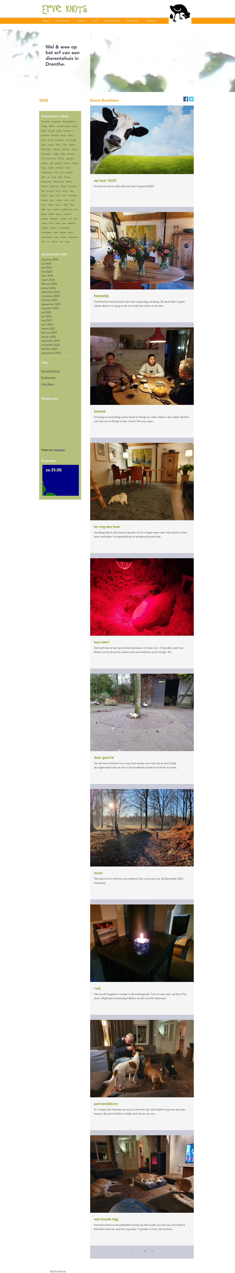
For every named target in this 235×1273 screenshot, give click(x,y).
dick (65, 144)
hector (75, 163)
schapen (54, 218)
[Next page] (152, 1251)
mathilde (72, 195)
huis (56, 172)
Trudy (44, 126)
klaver (64, 186)
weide (63, 232)
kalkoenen (46, 181)
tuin (64, 223)
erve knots (51, 158)
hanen (67, 163)
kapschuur (59, 181)
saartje (44, 218)
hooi (68, 167)
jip (48, 177)
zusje (67, 241)
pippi (44, 214)
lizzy (72, 191)
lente (58, 191)
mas (64, 195)
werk (70, 232)
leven (65, 191)
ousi (49, 209)
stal (70, 218)
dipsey (57, 149)
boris (43, 140)
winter (63, 237)
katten (69, 181)
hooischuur (46, 172)
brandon (59, 140)
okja (72, 204)
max (52, 200)
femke (61, 158)
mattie (44, 200)
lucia (58, 195)
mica (66, 200)
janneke (69, 172)
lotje (51, 195)
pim (76, 209)
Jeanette (56, 121)
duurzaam (46, 154)
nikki (65, 204)
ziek (43, 241)
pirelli (51, 214)
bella (59, 130)
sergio (63, 218)
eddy (55, 154)
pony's (59, 214)
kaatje (67, 177)
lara (43, 191)
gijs (51, 163)
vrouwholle (64, 228)
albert (52, 126)
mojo (50, 204)
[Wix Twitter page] (191, 99)
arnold (60, 126)
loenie (44, 195)
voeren (53, 228)
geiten (44, 163)
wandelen (46, 232)
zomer (54, 241)
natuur (58, 204)
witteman (73, 237)
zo (48, 241)
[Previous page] (132, 1251)
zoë (61, 241)
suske (44, 223)
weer (55, 232)
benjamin (68, 130)
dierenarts (46, 149)
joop (60, 177)
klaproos (54, 186)
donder (66, 149)
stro (76, 218)
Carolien (45, 121)
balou (68, 126)
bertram (45, 135)
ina (61, 172)
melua (59, 200)
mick (72, 200)
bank (75, 126)
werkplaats (46, 237)
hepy (43, 167)
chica (58, 144)
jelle (43, 177)
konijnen (72, 186)
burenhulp (71, 140)
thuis (57, 223)
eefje (62, 154)
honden (60, 167)
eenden (71, 154)
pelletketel (66, 209)
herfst (51, 167)
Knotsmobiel (69, 121)
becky (52, 130)
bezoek (55, 135)
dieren (72, 144)
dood (74, 149)
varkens (71, 223)
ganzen (70, 158)
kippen (44, 186)
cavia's (51, 144)
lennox (50, 191)
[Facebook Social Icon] (185, 99)
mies (43, 204)
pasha (56, 209)
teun (51, 223)
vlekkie (44, 228)
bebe (44, 130)
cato (43, 144)
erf (42, 158)
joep (54, 177)
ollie (43, 209)
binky (63, 135)
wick (56, 237)
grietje (58, 163)
